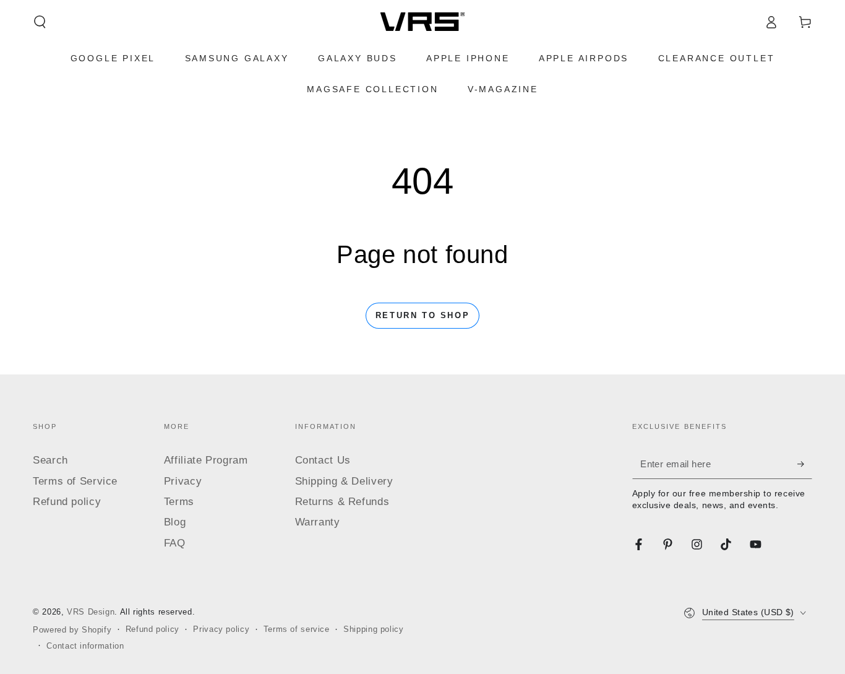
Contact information (85, 646)
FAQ (175, 543)
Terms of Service (75, 481)
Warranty (317, 522)
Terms (179, 502)
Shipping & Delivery (344, 481)
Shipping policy (373, 629)
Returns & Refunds (342, 502)
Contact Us (323, 460)
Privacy (183, 481)
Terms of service (297, 629)
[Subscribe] (804, 463)
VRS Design (90, 612)
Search (50, 460)
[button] (40, 21)
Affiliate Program (206, 460)
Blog (175, 522)
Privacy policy (221, 629)
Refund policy (67, 502)
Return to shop (422, 315)
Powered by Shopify (72, 630)
